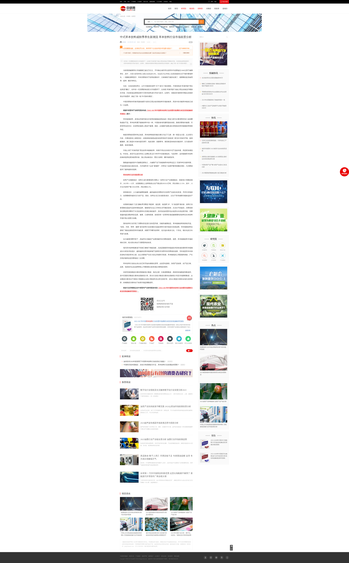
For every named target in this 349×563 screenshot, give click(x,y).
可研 (125, 1)
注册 (215, 1)
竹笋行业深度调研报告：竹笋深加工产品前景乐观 (214, 141)
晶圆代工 (186, 27)
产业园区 (139, 1)
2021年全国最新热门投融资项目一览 (213, 100)
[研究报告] (216, 557)
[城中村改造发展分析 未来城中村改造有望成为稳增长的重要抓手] (156, 530)
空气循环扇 (164, 27)
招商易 (200, 8)
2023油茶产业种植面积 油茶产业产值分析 (213, 401)
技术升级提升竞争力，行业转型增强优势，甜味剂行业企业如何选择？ (149, 365)
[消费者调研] (156, 377)
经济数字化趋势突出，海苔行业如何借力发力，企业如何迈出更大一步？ (150, 361)
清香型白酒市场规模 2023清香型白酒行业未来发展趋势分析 (214, 158)
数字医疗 (200, 27)
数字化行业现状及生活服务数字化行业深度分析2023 (163, 390)
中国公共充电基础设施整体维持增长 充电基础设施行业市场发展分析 (131, 535)
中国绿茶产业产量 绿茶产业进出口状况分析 (214, 166)
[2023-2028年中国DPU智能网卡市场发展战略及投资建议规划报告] (205, 448)
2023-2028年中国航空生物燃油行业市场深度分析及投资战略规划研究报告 (219, 456)
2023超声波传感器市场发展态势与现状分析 (159, 423)
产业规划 (133, 1)
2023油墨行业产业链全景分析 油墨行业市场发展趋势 (163, 439)
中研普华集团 (124, 556)
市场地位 (166, 1)
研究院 (183, 8)
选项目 (224, 8)
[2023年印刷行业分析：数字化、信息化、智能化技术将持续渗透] (181, 530)
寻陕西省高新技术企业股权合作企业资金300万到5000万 (214, 93)
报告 (121, 1)
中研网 (128, 16)
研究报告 (231, 546)
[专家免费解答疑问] (156, 50)
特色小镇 (145, 1)
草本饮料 (123, 350)
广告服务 (138, 556)
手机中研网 (225, 1)
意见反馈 (163, 556)
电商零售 (171, 27)
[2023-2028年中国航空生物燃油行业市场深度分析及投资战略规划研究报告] (205, 462)
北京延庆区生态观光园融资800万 (212, 78)
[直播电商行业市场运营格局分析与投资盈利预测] (131, 510)
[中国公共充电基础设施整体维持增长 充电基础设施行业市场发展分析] (131, 530)
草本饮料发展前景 (135, 350)
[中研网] (128, 8)
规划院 (191, 8)
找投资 (216, 8)
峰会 (171, 1)
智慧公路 (193, 27)
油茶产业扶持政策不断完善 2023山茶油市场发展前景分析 (165, 406)
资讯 (176, 8)
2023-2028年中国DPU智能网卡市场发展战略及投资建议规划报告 (219, 442)
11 (190, 350)
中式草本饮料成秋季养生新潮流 (152, 350)
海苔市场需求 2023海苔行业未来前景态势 (214, 150)
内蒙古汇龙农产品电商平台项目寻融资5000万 (214, 107)
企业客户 (157, 556)
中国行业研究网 (157, 559)
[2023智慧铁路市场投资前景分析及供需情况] (156, 510)
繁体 (191, 42)
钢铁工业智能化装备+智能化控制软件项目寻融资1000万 (214, 85)
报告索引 (170, 556)
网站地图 (176, 556)
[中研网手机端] (227, 557)
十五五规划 (159, 1)
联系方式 (131, 556)
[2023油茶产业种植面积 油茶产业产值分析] (181, 510)
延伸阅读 (126, 356)
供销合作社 (179, 27)
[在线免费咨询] (189, 318)
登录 (212, 1)
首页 (169, 8)
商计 (129, 1)
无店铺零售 (149, 27)
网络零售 (156, 27)
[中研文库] (222, 557)
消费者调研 (152, 1)
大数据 (208, 8)
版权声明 (144, 556)
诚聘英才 (150, 556)
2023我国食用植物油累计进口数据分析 (214, 173)
